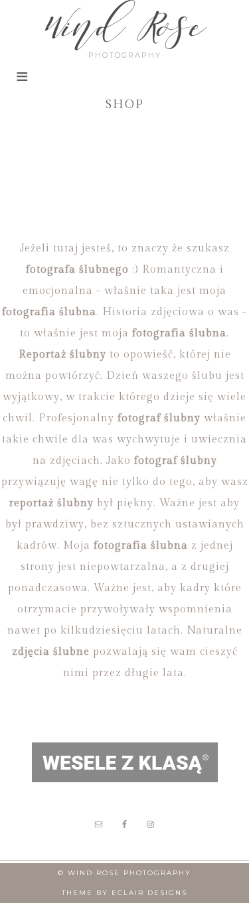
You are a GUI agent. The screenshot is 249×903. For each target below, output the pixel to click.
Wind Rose (124, 26)
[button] (21, 84)
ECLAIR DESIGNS (149, 892)
